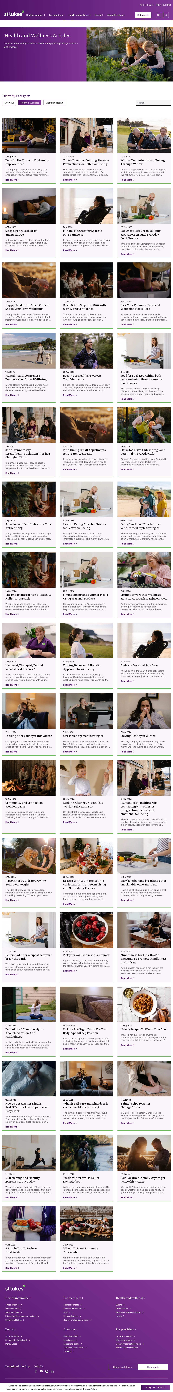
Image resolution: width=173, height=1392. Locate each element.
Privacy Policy (89, 1389)
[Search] (166, 15)
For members (56, 15)
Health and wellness (79, 15)
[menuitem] (33, 1305)
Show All (9, 102)
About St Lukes (115, 15)
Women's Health (54, 102)
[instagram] (46, 1371)
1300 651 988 (163, 5)
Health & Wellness (30, 102)
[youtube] (41, 1371)
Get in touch (146, 5)
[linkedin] (52, 1371)
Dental (98, 15)
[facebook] (36, 1371)
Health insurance (34, 15)
